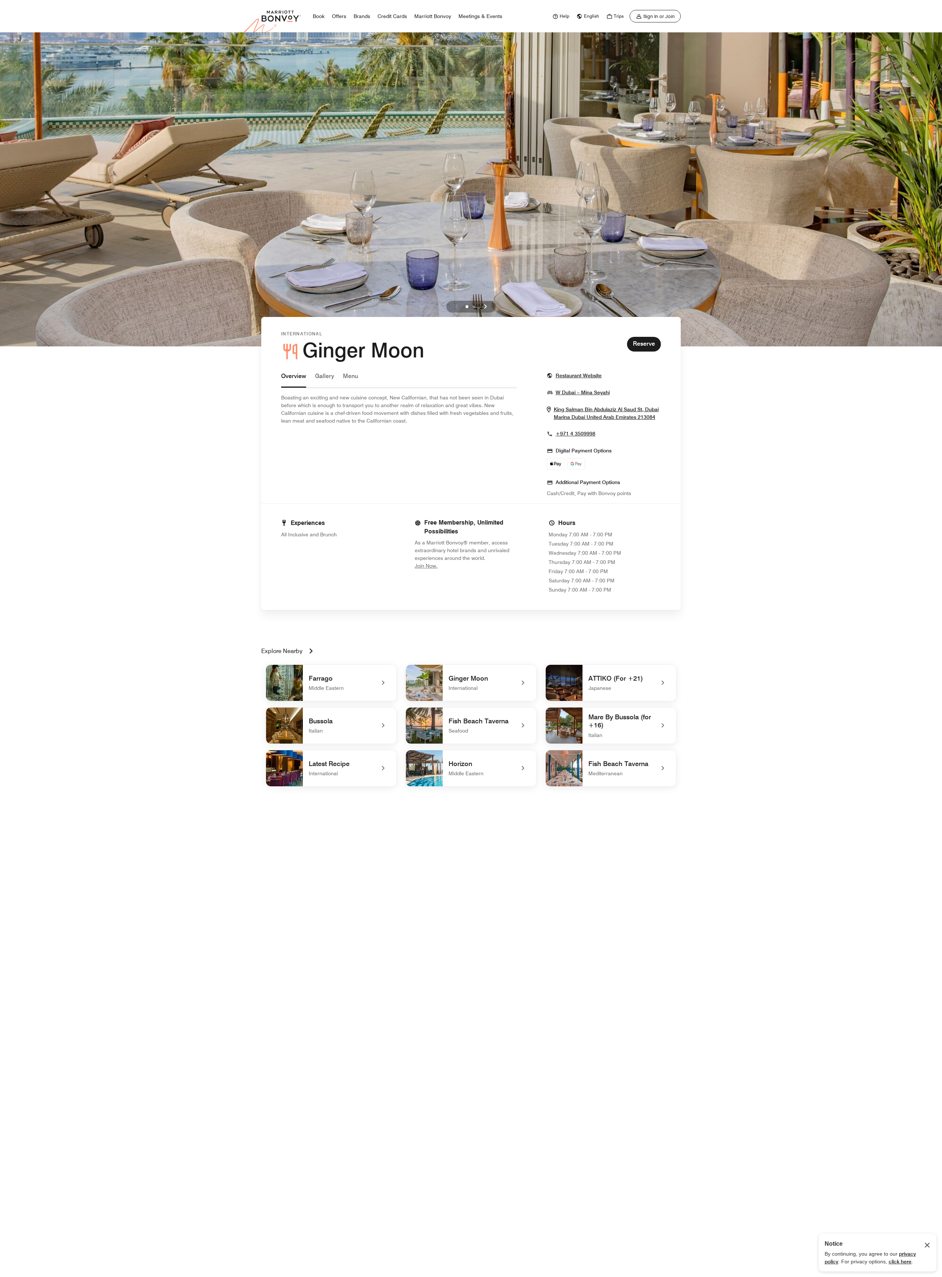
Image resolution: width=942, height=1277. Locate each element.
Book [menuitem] (319, 16)
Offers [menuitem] (339, 16)
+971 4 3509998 (575, 434)
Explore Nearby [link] (281, 651)
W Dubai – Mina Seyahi (583, 392)
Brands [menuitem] (362, 16)
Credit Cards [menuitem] (392, 16)
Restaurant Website (579, 375)
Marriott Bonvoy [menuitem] (432, 16)
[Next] (485, 307)
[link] (560, 16)
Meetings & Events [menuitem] (480, 16)
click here (900, 1261)
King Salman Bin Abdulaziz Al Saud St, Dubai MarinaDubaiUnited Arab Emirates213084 (607, 413)
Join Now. (451, 565)
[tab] (293, 380)
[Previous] (456, 307)
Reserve (644, 343)
